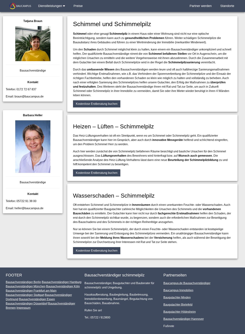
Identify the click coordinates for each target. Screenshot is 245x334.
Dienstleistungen (50, 6)
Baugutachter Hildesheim (179, 311)
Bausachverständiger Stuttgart (25, 294)
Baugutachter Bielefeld (177, 304)
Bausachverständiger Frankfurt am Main (31, 290)
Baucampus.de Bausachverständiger (186, 283)
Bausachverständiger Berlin (23, 282)
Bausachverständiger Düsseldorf (26, 303)
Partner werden (201, 6)
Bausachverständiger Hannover (183, 318)
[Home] (20, 6)
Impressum (23, 307)
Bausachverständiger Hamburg (61, 282)
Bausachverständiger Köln (63, 286)
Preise (78, 6)
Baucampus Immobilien (178, 290)
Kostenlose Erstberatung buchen (96, 103)
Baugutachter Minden (177, 297)
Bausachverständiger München (25, 286)
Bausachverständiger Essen (37, 299)
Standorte (227, 6)
